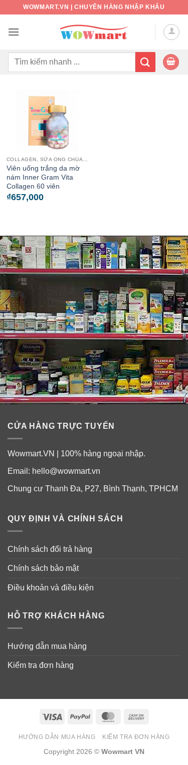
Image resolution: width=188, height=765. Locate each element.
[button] (14, 32)
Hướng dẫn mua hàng (47, 646)
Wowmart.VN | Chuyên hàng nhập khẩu (93, 7)
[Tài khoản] (171, 32)
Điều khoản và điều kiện (51, 587)
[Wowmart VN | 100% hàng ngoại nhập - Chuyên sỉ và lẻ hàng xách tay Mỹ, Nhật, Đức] (94, 32)
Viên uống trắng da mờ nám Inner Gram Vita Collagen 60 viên (43, 177)
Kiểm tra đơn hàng (41, 665)
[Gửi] (145, 62)
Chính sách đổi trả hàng (50, 549)
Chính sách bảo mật (43, 568)
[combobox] (71, 62)
